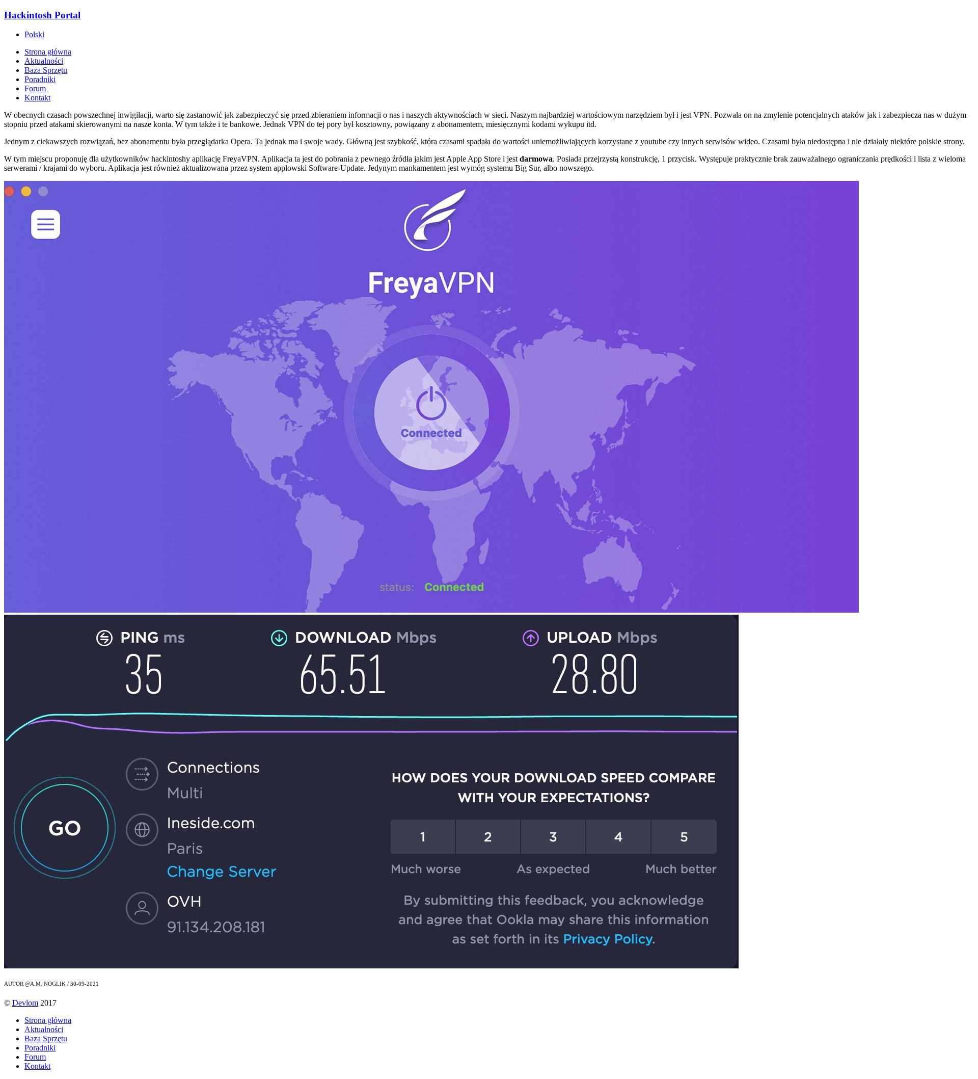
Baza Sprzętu (45, 70)
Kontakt (37, 97)
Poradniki (40, 79)
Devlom (25, 1002)
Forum (35, 88)
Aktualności (43, 61)
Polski (34, 34)
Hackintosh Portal (42, 15)
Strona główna (47, 51)
